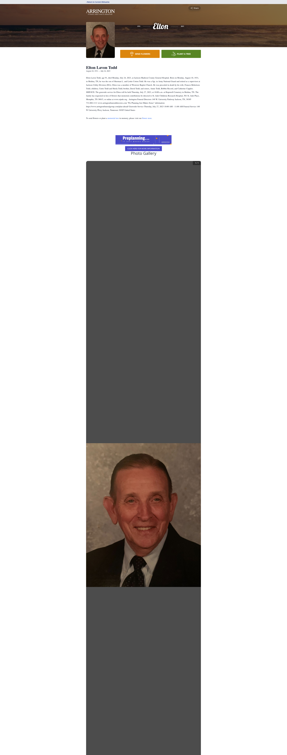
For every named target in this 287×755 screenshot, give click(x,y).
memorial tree (113, 118)
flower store (147, 118)
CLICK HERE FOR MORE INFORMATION (143, 148)
